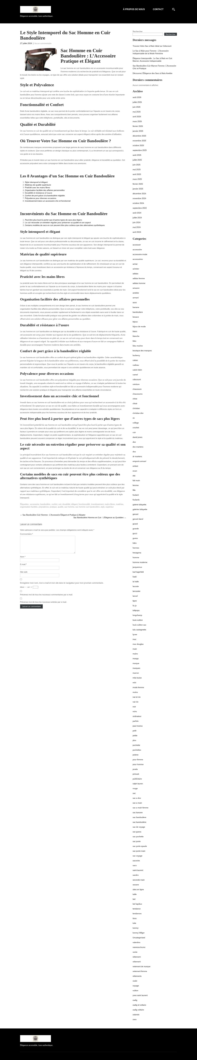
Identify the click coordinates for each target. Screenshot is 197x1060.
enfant (135, 466)
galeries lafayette (140, 509)
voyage (136, 986)
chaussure (137, 389)
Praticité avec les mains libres (37, 187)
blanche (136, 336)
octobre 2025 (138, 145)
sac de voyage (139, 827)
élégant (74, 504)
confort (54, 504)
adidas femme (139, 278)
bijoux (135, 322)
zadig (135, 1000)
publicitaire (137, 779)
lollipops (136, 610)
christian (136, 408)
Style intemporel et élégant (36, 182)
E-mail (23, 564)
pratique (53, 507)
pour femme (138, 759)
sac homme (69, 507)
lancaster (136, 591)
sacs (135, 865)
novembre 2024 (139, 198)
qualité (60, 507)
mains (135, 654)
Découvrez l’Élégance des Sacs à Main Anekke (152, 73)
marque (136, 663)
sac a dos (137, 798)
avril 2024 (137, 232)
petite (135, 735)
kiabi (135, 577)
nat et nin (137, 697)
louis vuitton (138, 620)
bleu (134, 341)
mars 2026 (137, 121)
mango (136, 658)
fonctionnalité (84, 504)
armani (136, 298)
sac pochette (138, 836)
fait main (136, 480)
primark (136, 774)
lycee (135, 634)
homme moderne (140, 562)
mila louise (137, 678)
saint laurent (138, 870)
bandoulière (45, 504)
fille (134, 490)
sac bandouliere (139, 817)
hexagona (137, 553)
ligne (135, 601)
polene (135, 755)
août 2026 (137, 97)
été (134, 476)
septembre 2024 (140, 208)
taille (135, 894)
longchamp (137, 615)
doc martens (138, 447)
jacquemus (137, 567)
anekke (136, 293)
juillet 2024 (137, 218)
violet (135, 981)
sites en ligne (138, 889)
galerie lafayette (139, 504)
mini (134, 682)
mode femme (138, 687)
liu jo (135, 606)
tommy (135, 928)
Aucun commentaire (42, 43)
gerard (135, 514)
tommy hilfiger (139, 933)
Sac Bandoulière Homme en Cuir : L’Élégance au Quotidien (99, 517)
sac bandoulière (139, 822)
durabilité (66, 504)
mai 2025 (137, 169)
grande (136, 529)
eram (135, 471)
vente (135, 952)
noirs (135, 711)
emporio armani (139, 461)
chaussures (137, 394)
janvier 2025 (138, 189)
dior (134, 442)
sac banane (138, 812)
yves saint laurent (140, 995)
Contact (158, 9)
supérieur (110, 507)
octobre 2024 (138, 203)
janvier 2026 (138, 131)
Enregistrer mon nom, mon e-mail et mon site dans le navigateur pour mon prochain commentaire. (62, 583)
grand (135, 524)
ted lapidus (137, 904)
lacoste (136, 586)
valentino (136, 942)
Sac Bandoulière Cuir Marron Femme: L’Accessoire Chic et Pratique (154, 67)
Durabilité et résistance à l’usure (38, 193)
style (103, 507)
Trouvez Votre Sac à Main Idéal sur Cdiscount (152, 46)
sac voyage (137, 856)
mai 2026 (137, 112)
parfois (135, 721)
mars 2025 (137, 179)
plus (134, 740)
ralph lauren (138, 784)
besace (136, 317)
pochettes (137, 750)
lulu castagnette (139, 630)
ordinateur (137, 716)
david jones (137, 437)
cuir (59, 504)
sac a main (137, 803)
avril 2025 (137, 174)
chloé (135, 403)
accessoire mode (140, 254)
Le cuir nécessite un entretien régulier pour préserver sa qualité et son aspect (58, 222)
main (135, 649)
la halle (136, 581)
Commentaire (26, 534)
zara (134, 1019)
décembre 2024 (139, 193)
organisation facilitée (29, 507)
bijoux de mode (139, 326)
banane (136, 307)
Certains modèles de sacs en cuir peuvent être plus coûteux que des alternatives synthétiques (65, 225)
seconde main (139, 880)
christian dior (138, 413)
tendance (137, 909)
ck (134, 418)
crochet (136, 427)
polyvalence (44, 507)
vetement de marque (141, 966)
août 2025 (137, 155)
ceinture (136, 384)
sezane (136, 885)
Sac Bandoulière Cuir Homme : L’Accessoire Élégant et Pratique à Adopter (52, 515)
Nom (22, 557)
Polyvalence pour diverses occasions (40, 198)
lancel (135, 596)
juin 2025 (136, 165)
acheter (136, 269)
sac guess (137, 832)
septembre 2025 (140, 150)
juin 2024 (136, 222)
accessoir (137, 245)
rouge (135, 788)
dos (134, 452)
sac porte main (139, 851)
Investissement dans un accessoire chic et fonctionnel (47, 201)
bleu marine (138, 346)
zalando (136, 1014)
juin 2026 (136, 107)
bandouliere (138, 312)
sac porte (137, 841)
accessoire (34, 504)
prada (135, 769)
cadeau (136, 365)
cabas (135, 360)
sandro (136, 875)
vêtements (137, 976)
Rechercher (138, 31)
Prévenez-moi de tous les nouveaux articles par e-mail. (43, 602)
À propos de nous (134, 9)
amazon (136, 288)
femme (136, 485)
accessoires (138, 259)
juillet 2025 (137, 160)
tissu (135, 918)
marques (136, 668)
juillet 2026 (137, 102)
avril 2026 (137, 116)
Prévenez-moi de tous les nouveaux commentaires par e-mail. (46, 595)
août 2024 (137, 213)
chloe (135, 399)
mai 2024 (137, 227)
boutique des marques (142, 351)
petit (134, 731)
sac (134, 793)
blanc (135, 331)
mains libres (110, 504)
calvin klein (137, 370)
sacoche (136, 861)
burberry (136, 355)
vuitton (135, 990)
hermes (136, 548)
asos (135, 302)
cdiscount (137, 379)
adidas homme (139, 283)
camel (135, 375)
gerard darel (138, 519)
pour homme (138, 764)
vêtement (137, 957)
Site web (23, 572)
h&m (135, 543)
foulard (136, 495)
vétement (137, 962)
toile (134, 923)
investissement (97, 504)
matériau (119, 504)
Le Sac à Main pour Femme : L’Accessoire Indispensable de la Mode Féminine (151, 52)
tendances (137, 913)
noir (134, 707)
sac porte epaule (140, 846)
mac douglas (138, 644)
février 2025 (138, 184)
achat (135, 264)
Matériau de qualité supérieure (38, 185)
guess (135, 538)
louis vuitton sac (139, 625)
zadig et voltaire (139, 1005)
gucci (135, 533)
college (136, 423)
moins (135, 692)
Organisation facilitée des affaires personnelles (45, 190)
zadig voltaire (138, 1010)
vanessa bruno (139, 947)
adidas (135, 274)
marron (136, 673)
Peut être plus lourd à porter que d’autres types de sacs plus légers (53, 220)
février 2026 (138, 126)
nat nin (135, 702)
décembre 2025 (139, 136)
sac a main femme (140, 808)
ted (134, 899)
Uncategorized (139, 938)
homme (136, 557)
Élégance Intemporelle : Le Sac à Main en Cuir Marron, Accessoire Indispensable (152, 59)
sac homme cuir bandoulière (87, 507)
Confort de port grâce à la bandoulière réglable (45, 195)
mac (134, 639)
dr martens (137, 456)
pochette (136, 745)
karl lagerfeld (138, 572)
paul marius (138, 726)
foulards (136, 500)
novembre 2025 (139, 141)
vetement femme (140, 971)
